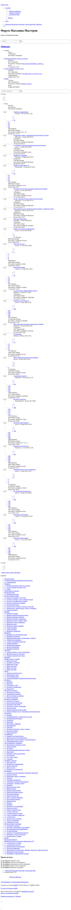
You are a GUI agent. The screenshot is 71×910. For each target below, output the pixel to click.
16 (9, 346)
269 (9, 409)
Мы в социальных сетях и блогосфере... (26, 357)
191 (9, 524)
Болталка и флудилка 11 (21, 446)
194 (15, 499)
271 (9, 412)
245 (9, 391)
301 (9, 461)
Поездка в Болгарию (20, 219)
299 (9, 438)
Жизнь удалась (26, 83)
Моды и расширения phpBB (9, 893)
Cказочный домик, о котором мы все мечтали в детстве (31, 135)
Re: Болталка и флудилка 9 (22, 491)
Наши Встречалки (19, 267)
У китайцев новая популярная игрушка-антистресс (30, 145)
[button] (5, 100)
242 (9, 386)
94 (9, 180)
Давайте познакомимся (21, 112)
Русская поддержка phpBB (9, 888)
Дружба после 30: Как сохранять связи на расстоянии (30, 189)
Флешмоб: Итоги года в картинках (25, 469)
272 (9, 414)
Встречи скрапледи (20, 399)
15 (9, 344)
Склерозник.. (18, 334)
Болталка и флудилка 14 (21, 165)
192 (9, 526)
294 (15, 309)
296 (9, 312)
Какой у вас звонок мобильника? (24, 229)
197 (9, 504)
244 (9, 389)
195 (9, 501)
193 (9, 528)
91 (9, 175)
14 (14, 342)
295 (9, 311)
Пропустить (4, 4)
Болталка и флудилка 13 (21, 301)
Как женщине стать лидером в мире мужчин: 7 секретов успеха (34, 209)
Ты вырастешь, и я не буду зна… (32, 73)
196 (9, 503)
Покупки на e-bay (19, 244)
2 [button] (4, 99)
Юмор (6, 78)
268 (15, 407)
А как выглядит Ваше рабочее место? (25, 290)
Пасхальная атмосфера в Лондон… (33, 63)
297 (9, 314)
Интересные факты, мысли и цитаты (16, 58)
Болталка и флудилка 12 (21, 422)
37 (9, 122)
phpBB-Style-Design (28, 891)
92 (9, 177)
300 (9, 459)
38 (9, 123)
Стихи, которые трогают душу (14, 68)
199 (9, 553)
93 (9, 179)
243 (9, 387)
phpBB (15, 885)
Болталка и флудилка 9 (21, 514)
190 (15, 523)
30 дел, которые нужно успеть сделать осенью (28, 199)
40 (9, 127)
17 (9, 347)
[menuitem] (14, 11)
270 (9, 411)
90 (14, 174)
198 (9, 506)
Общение (5, 46)
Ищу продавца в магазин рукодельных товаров (28, 324)
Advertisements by (6, 882)
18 (9, 349)
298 (9, 316)
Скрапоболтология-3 (20, 376)
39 (9, 125)
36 (14, 120)
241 (15, 384)
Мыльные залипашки (20, 155)
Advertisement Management (20, 882)
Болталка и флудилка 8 (21, 538)
